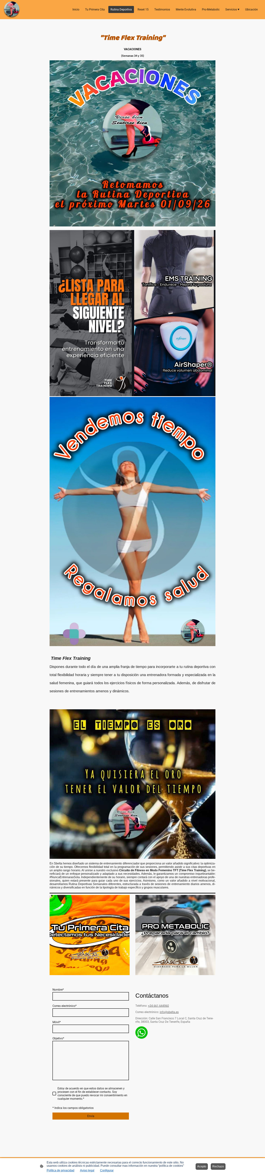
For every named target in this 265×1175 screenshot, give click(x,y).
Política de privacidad (60, 1170)
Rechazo (218, 1166)
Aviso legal (87, 1170)
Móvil (56, 1022)
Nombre (58, 989)
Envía (90, 1116)
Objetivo (58, 1038)
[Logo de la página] (12, 9)
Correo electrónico (64, 1006)
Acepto (201, 1166)
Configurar (107, 1170)
